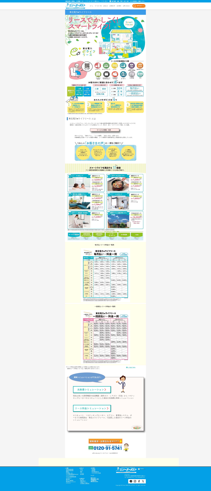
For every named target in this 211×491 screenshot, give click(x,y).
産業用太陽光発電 (69, 470)
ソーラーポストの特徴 (96, 473)
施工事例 (82, 479)
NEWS (81, 469)
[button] (126, 6)
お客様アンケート (83, 482)
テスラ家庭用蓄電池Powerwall (72, 474)
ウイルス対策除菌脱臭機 (71, 476)
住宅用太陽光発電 (69, 469)
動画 (81, 471)
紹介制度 (82, 474)
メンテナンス (68, 478)
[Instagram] (135, 481)
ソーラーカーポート (70, 475)
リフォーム (68, 482)
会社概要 (93, 469)
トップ (92, 475)
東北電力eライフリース (71, 481)
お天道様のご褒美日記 (84, 483)
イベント (82, 473)
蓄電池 (67, 471)
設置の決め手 (83, 481)
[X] (143, 481)
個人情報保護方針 (95, 471)
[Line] (131, 481)
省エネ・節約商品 (69, 480)
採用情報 (93, 470)
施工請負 (68, 479)
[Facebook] (139, 481)
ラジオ (81, 470)
